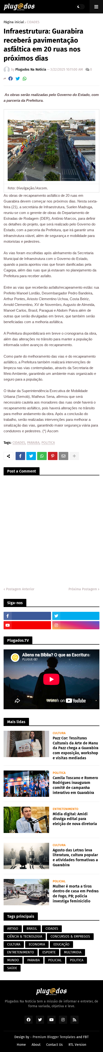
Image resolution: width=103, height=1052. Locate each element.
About (36, 1045)
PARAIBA (33, 443)
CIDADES (33, 22)
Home (21, 1045)
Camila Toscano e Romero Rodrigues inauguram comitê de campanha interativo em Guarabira (75, 785)
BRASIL (32, 929)
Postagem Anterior (20, 589)
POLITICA (48, 443)
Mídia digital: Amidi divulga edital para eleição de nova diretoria (75, 819)
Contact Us (54, 1045)
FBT (86, 1037)
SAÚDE (12, 968)
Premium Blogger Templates (54, 1037)
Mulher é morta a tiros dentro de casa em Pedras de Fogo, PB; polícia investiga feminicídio (76, 893)
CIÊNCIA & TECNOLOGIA (24, 936)
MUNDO (13, 960)
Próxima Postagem (83, 589)
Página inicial (14, 22)
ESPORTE (49, 952)
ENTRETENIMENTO (20, 952)
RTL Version (77, 1045)
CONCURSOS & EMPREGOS (70, 936)
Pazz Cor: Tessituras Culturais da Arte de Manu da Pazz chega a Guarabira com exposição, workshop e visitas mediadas (75, 748)
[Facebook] (10, 78)
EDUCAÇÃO (61, 944)
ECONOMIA (37, 944)
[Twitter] (18, 78)
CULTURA (13, 944)
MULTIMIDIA (72, 952)
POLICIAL (55, 960)
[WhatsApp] (25, 78)
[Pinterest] (52, 456)
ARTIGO (12, 929)
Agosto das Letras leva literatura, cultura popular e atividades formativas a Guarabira (75, 857)
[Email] (63, 456)
